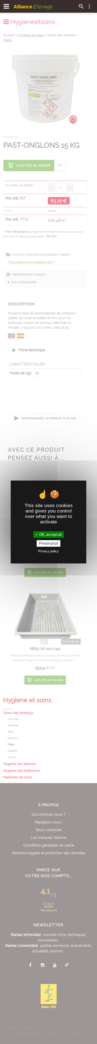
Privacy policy (48, 551)
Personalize (48, 543)
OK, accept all (50, 534)
